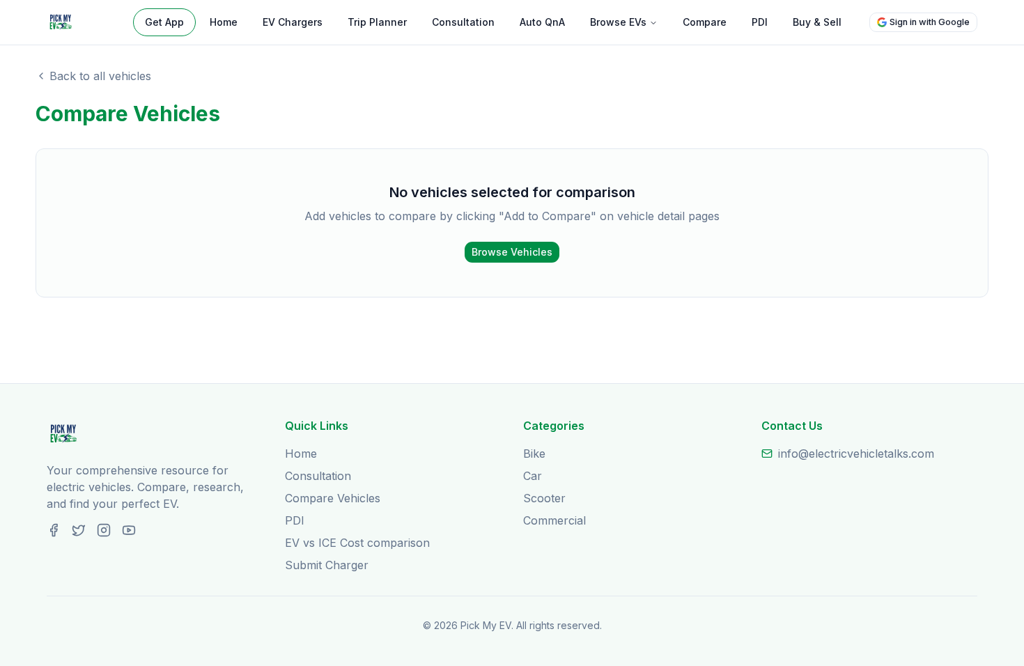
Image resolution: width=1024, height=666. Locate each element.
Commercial (554, 520)
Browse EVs (618, 22)
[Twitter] (79, 530)
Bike (534, 453)
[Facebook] (54, 530)
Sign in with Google (930, 22)
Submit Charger (327, 565)
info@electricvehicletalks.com (856, 453)
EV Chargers (293, 22)
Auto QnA (542, 22)
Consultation (463, 22)
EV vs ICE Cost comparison (357, 543)
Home (224, 22)
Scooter (544, 498)
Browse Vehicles (512, 252)
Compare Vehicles (332, 498)
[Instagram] (104, 530)
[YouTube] (129, 530)
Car (532, 476)
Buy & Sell (817, 22)
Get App (164, 22)
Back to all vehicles (100, 76)
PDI (760, 22)
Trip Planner (377, 22)
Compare (705, 22)
